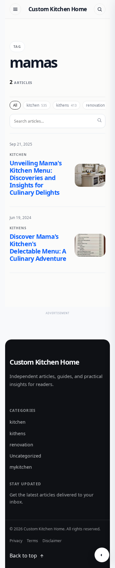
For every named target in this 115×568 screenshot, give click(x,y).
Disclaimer (52, 540)
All (15, 105)
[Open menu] (15, 9)
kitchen (37, 105)
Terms (32, 540)
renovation (98, 105)
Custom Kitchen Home (57, 9)
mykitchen (21, 467)
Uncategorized (25, 456)
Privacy (16, 540)
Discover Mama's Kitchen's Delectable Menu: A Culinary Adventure (38, 247)
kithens (66, 105)
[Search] (99, 9)
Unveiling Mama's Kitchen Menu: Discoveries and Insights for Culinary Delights (36, 178)
